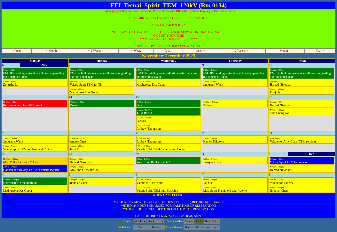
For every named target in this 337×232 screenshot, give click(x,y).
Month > (285, 50)
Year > (320, 50)
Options (156, 227)
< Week (136, 50)
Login (215, 227)
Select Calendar (202, 227)
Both (207, 221)
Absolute (189, 221)
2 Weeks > (241, 50)
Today (168, 50)
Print (139, 227)
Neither (215, 221)
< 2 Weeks (94, 50)
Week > (200, 50)
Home (188, 227)
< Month (51, 50)
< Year (17, 50)
